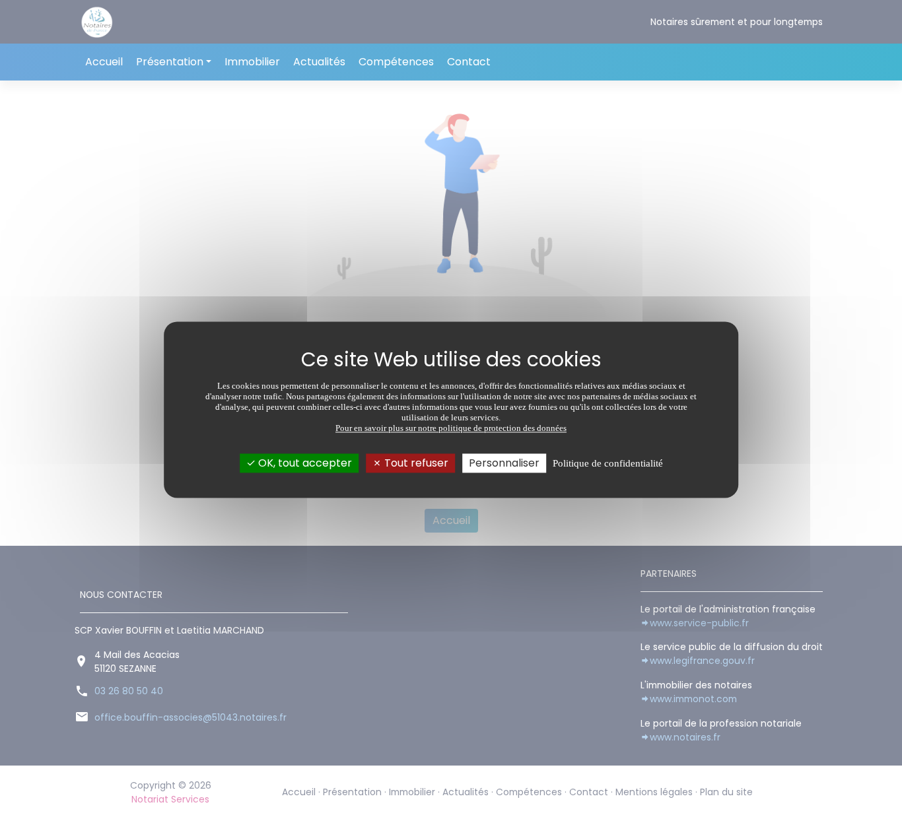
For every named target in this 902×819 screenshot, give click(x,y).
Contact (469, 61)
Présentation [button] (169, 61)
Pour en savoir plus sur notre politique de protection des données (451, 428)
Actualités (319, 61)
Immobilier (252, 61)
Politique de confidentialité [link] (608, 463)
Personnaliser (504, 463)
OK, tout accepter (304, 463)
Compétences (396, 61)
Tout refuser (415, 463)
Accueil (104, 61)
